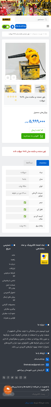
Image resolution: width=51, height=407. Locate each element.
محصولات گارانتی (8, 304)
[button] (12, 27)
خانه (13, 255)
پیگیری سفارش (9, 309)
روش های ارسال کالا (9, 299)
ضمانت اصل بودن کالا (10, 287)
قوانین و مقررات (9, 317)
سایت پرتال (29, 402)
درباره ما (12, 264)
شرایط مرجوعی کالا (9, 274)
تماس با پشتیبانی (8, 280)
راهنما (13, 259)
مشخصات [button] (42, 162)
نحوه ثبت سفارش (8, 313)
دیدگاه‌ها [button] (29, 162)
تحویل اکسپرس (9, 292)
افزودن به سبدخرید (31, 136)
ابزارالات (12, 268)
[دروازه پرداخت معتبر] (44, 258)
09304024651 (20, 26)
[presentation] (46, 88)
